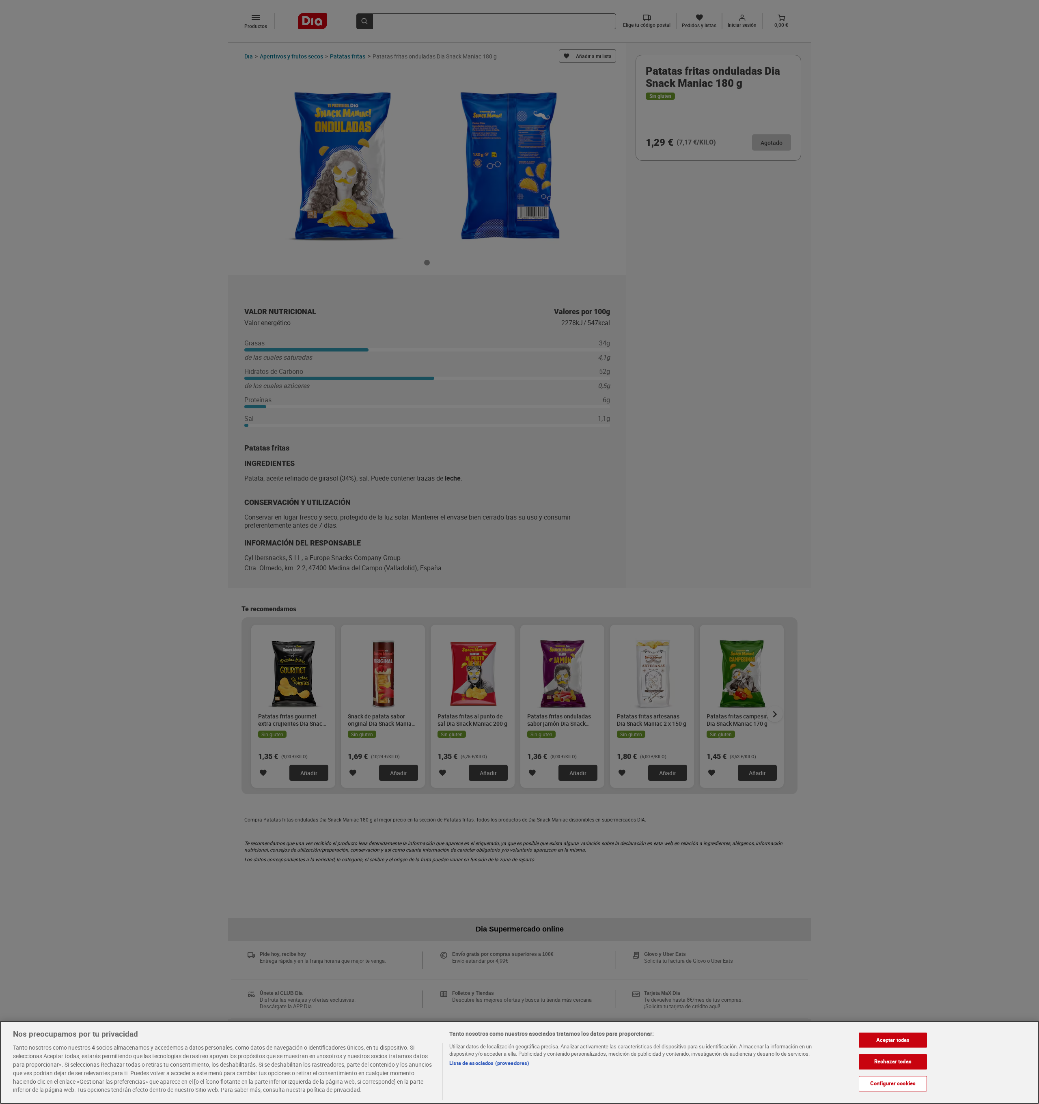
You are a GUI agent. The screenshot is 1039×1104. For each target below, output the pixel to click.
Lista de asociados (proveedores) (489, 1063)
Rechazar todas (893, 1061)
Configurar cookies (893, 1083)
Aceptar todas (893, 1040)
